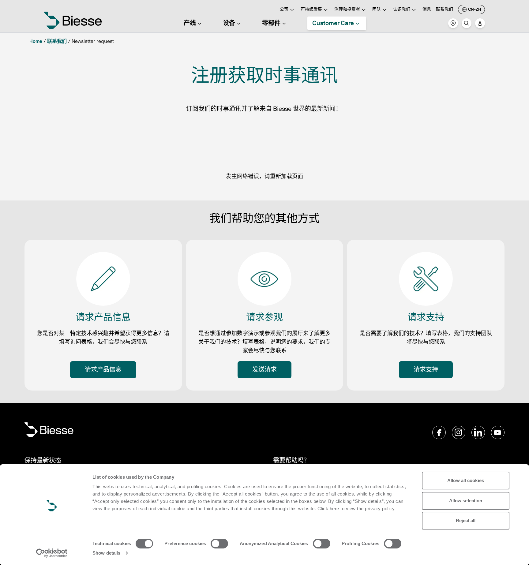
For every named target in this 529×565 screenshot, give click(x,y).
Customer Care (333, 23)
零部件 (271, 23)
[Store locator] (453, 23)
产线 (190, 23)
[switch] (219, 543)
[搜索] (466, 23)
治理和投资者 (347, 9)
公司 (284, 9)
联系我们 (444, 9)
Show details (106, 553)
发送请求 (264, 370)
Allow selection (465, 500)
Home (35, 41)
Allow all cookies (465, 480)
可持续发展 (311, 9)
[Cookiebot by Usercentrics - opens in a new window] (52, 553)
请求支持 (426, 370)
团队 (376, 9)
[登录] (480, 23)
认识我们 (401, 9)
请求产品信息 (103, 370)
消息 (426, 9)
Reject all (466, 520)
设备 (229, 23)
